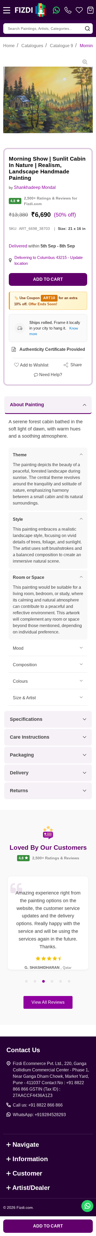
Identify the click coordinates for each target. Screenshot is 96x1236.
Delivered (18, 246)
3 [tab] (43, 981)
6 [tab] (69, 981)
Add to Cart (48, 279)
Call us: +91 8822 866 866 (38, 1105)
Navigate (26, 1144)
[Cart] (90, 10)
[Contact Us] (69, 10)
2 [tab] (35, 981)
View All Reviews (48, 1002)
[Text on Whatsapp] (56, 10)
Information (30, 1158)
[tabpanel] (48, 923)
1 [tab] (26, 981)
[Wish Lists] (79, 10)
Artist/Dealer (31, 1187)
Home (9, 45)
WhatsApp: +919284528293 (39, 1114)
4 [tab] (52, 981)
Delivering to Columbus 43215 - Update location (48, 260)
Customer (27, 1173)
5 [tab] (60, 981)
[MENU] (6, 10)
